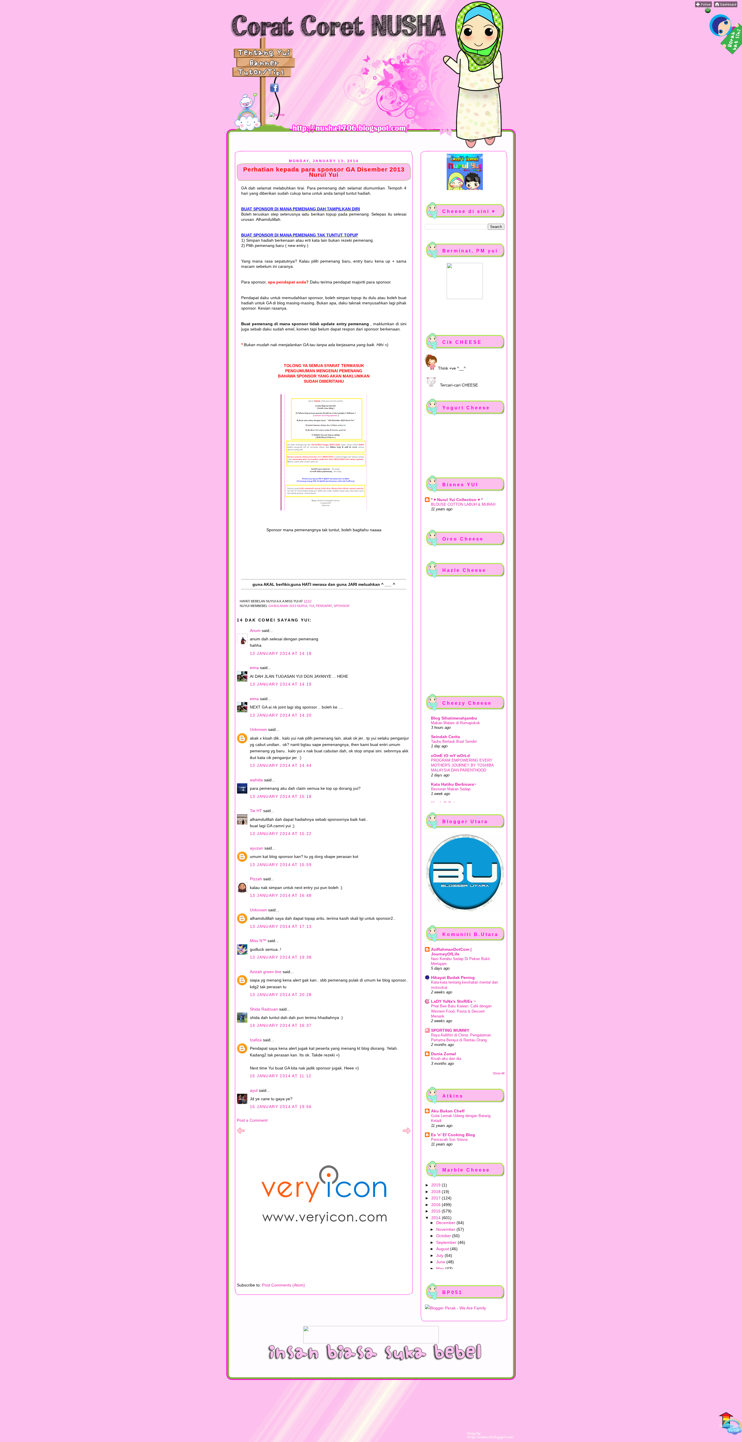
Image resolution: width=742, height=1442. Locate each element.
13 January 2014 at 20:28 (281, 994)
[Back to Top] (730, 1424)
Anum (255, 630)
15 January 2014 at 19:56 (281, 1106)
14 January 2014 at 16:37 (281, 1025)
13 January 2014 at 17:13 (281, 926)
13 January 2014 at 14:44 (281, 765)
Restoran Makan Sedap (450, 789)
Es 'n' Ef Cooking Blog (453, 1134)
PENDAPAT (324, 606)
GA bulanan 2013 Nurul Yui (291, 606)
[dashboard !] (725, 5)
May (440, 1268)
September (447, 1242)
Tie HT (256, 810)
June (441, 1262)
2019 (436, 1185)
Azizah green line (265, 971)
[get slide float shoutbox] (708, 11)
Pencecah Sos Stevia (449, 1139)
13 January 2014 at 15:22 (281, 833)
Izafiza (256, 1040)
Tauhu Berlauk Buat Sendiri (454, 741)
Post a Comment (252, 1120)
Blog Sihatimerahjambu (454, 718)
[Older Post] (407, 1133)
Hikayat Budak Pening (453, 977)
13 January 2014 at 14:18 (281, 653)
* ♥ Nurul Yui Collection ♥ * (457, 499)
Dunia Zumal (443, 1053)
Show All (498, 1073)
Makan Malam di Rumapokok (455, 723)
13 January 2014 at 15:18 (281, 796)
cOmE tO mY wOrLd (450, 755)
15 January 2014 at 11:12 (281, 1076)
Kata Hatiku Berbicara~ (453, 784)
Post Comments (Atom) (283, 1285)
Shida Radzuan (264, 1009)
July (440, 1255)
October (444, 1235)
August (443, 1248)
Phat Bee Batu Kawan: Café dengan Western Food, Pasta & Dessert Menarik (461, 1011)
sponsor (342, 606)
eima (254, 667)
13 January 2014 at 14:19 (281, 684)
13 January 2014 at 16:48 (281, 895)
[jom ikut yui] (703, 5)
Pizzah (256, 879)
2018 (436, 1191)
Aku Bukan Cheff (448, 1111)
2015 (436, 1211)
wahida (256, 780)
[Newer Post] (241, 1133)
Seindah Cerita (445, 736)
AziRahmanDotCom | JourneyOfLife (451, 951)
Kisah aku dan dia (446, 1058)
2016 (436, 1204)
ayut (254, 1090)
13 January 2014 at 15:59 (281, 864)
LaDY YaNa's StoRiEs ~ (453, 1001)
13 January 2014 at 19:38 (281, 957)
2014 (436, 1217)
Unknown (258, 729)
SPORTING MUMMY (450, 1030)
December (446, 1222)
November (446, 1229)
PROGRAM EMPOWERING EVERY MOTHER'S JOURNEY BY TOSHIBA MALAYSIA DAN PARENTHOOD (462, 765)
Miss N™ (258, 940)
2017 (436, 1198)
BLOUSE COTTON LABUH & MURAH (463, 504)
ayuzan (256, 848)
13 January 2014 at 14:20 (281, 715)
